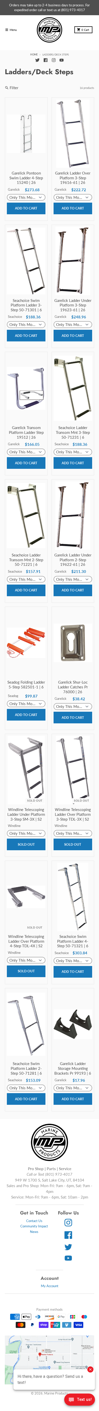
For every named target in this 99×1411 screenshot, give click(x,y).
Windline (14, 826)
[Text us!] (79, 1400)
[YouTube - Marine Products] (62, 60)
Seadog (13, 696)
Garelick (14, 189)
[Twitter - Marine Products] (37, 60)
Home (34, 54)
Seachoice (15, 317)
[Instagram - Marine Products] (54, 60)
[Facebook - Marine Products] (45, 60)
